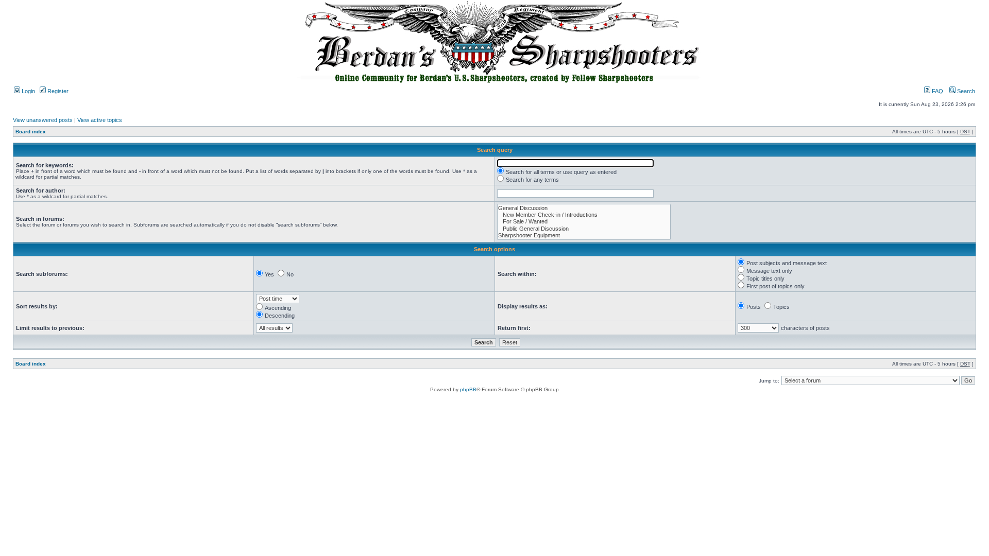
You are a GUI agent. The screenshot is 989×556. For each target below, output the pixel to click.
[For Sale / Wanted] (584, 221)
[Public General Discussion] (584, 228)
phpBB (468, 389)
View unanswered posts (43, 120)
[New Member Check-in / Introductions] (584, 215)
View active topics (99, 120)
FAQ (936, 91)
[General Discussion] (584, 208)
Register (57, 91)
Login (27, 91)
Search (965, 91)
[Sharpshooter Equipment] (584, 235)
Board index (30, 131)
